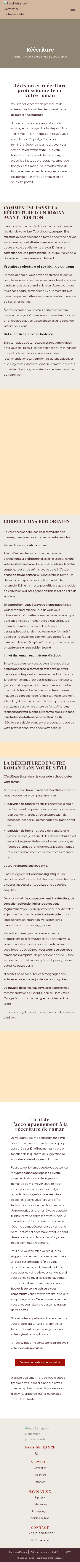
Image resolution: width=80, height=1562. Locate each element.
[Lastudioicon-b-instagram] (36, 1453)
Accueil (17, 56)
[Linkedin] (43, 1453)
